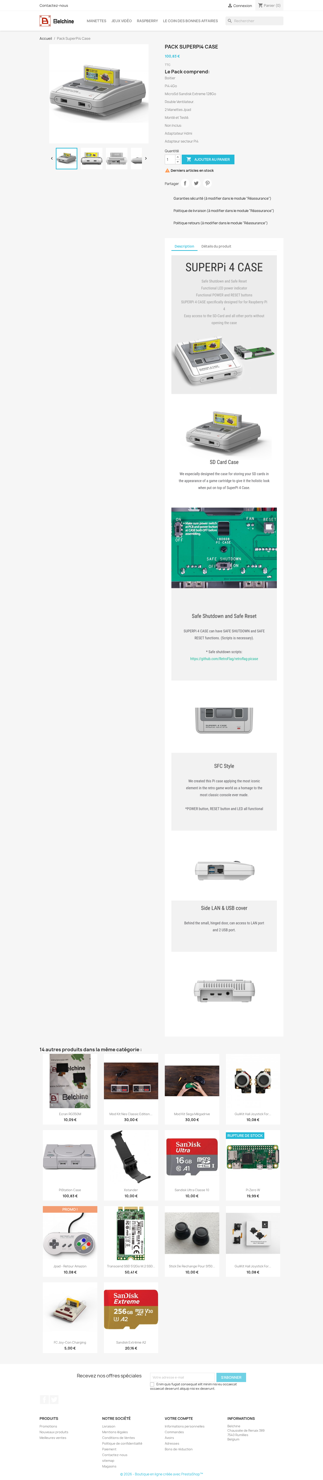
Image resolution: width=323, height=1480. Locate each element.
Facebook (44, 1399)
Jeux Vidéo (121, 20)
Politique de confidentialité (122, 1443)
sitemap (108, 1460)
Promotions (48, 1426)
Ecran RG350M (70, 1114)
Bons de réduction (179, 1449)
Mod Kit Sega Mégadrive (192, 1114)
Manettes (96, 20)
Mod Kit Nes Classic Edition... (130, 1114)
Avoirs (169, 1438)
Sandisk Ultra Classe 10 (192, 1190)
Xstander (131, 1190)
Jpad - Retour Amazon (70, 1266)
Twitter (54, 1399)
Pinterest (207, 183)
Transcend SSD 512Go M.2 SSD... (131, 1266)
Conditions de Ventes (118, 1438)
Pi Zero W (253, 1190)
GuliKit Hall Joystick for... (253, 1114)
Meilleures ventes (53, 1438)
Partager (185, 183)
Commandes (174, 1432)
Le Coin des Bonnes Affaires (190, 20)
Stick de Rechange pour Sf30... (192, 1266)
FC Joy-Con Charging (70, 1342)
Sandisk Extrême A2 (131, 1342)
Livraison (108, 1426)
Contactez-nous (54, 5)
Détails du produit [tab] (216, 246)
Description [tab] (184, 246)
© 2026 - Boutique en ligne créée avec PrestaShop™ (161, 1474)
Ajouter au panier (208, 159)
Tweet (196, 183)
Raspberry (147, 20)
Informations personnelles (185, 1426)
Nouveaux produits (54, 1432)
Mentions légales (115, 1432)
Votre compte (179, 1418)
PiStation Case (70, 1190)
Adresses (172, 1443)
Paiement (109, 1449)
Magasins (109, 1466)
